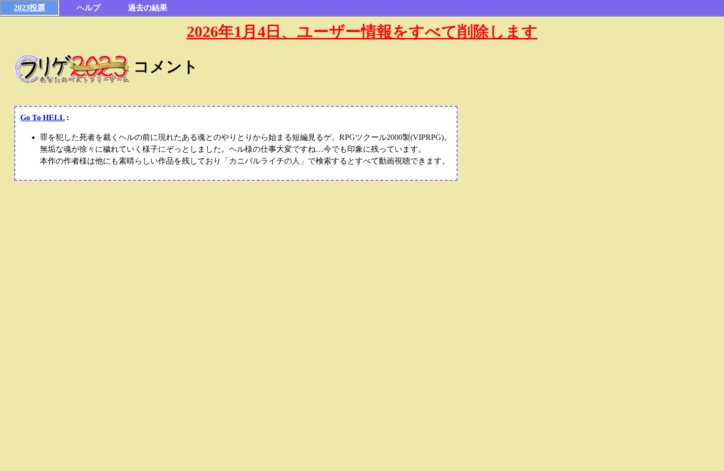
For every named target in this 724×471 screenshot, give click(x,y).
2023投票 (29, 7)
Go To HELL (42, 117)
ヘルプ (88, 7)
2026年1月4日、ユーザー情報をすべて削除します (362, 31)
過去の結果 (147, 7)
